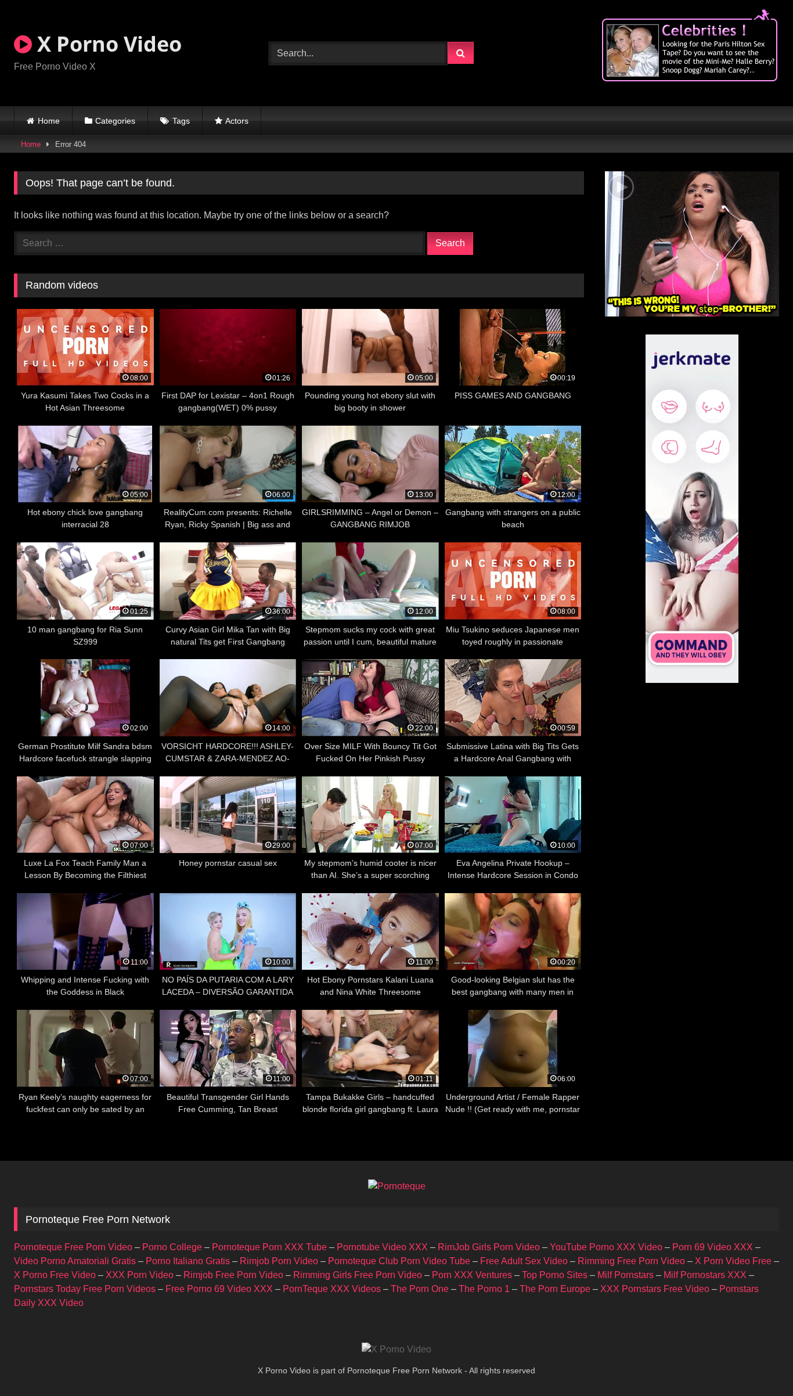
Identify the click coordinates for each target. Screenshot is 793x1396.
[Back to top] (757, 1361)
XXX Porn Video (140, 1275)
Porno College (172, 1247)
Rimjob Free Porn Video (233, 1275)
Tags (181, 120)
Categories (115, 120)
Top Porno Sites (554, 1275)
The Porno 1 (484, 1289)
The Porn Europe (555, 1289)
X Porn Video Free (733, 1261)
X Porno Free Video (55, 1275)
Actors (236, 120)
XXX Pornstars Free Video (654, 1289)
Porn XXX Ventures (472, 1275)
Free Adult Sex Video (524, 1261)
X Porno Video (107, 44)
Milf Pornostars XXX (705, 1275)
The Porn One (420, 1289)
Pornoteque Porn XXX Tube (269, 1247)
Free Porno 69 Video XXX (219, 1289)
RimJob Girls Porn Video (489, 1247)
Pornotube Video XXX (382, 1247)
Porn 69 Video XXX (712, 1247)
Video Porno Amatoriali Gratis (75, 1261)
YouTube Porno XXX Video (606, 1247)
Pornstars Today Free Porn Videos (85, 1289)
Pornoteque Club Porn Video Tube (399, 1261)
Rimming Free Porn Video (631, 1261)
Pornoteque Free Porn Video (73, 1247)
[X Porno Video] (396, 1350)
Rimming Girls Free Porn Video (357, 1275)
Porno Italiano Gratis (188, 1261)
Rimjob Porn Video (279, 1261)
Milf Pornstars (625, 1275)
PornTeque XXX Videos (332, 1289)
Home (49, 120)
